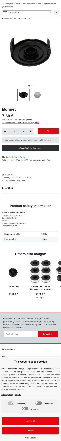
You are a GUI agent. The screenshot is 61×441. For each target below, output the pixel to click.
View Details (30, 437)
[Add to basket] (48, 131)
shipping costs (25, 119)
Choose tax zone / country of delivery (18, 122)
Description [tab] (7, 187)
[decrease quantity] (5, 131)
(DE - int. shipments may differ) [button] (38, 160)
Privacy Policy (7, 394)
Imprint (18, 394)
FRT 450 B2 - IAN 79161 (21, 177)
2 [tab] (32, 86)
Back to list (8, 18)
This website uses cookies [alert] (30, 361)
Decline (30, 430)
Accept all (31, 421)
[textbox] (27, 12)
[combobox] (27, 12)
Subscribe (47, 334)
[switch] (11, 403)
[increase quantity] (30, 131)
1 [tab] (29, 86)
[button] (8, 349)
